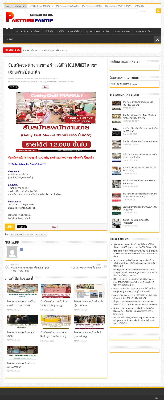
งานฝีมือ (61, 31)
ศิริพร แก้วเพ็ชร (120, 279)
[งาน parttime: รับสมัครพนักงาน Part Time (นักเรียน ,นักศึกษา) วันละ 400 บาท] (116, 118)
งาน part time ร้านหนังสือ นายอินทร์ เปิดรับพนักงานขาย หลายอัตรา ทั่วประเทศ (135, 263)
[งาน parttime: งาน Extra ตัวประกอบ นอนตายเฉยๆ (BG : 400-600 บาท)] (116, 105)
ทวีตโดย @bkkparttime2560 (124, 84)
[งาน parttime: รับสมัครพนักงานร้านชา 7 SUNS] (22, 322)
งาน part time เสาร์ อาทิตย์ (97, 31)
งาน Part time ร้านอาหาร (41, 6)
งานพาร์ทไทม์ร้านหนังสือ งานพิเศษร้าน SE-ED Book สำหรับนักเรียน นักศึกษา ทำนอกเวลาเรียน (135, 254)
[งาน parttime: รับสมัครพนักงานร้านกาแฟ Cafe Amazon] (22, 353)
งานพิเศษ (35, 31)
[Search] (158, 10)
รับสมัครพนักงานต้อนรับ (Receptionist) (140, 141)
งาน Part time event (122, 31)
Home (9, 32)
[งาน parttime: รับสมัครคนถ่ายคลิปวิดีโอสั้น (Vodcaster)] (116, 223)
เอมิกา (116, 288)
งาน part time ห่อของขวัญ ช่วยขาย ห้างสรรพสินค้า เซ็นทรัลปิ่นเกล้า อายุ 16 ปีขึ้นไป (134, 320)
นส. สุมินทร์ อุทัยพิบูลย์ (123, 317)
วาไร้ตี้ (9, 40)
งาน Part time (22, 31)
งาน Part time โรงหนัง (92, 6)
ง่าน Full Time (16, 234)
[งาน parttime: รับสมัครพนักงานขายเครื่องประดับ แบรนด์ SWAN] (22, 291)
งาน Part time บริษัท (143, 31)
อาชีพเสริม (139, 6)
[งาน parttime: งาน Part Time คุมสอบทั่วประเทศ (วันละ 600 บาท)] (116, 171)
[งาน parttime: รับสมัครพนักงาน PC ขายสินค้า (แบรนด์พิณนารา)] (56, 322)
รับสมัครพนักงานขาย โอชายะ (86, 266)
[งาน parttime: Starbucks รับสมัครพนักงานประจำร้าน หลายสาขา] (116, 210)
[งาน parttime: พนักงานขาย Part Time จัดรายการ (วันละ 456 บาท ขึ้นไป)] (116, 157)
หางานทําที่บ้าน (75, 31)
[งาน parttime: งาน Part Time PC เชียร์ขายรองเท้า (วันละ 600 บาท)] (116, 131)
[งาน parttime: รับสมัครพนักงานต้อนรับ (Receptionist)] (116, 144)
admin (20, 79)
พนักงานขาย (52, 79)
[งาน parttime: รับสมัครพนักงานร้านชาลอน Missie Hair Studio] (116, 184)
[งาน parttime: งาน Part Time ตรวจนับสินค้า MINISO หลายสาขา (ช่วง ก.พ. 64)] (116, 197)
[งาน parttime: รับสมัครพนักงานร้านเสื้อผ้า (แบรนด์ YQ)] (89, 322)
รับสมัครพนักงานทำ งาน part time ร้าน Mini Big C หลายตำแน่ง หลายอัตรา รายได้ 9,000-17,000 (135, 272)
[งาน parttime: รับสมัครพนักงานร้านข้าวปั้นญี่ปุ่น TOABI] (89, 291)
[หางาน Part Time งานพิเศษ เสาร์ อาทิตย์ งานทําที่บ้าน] (30, 19)
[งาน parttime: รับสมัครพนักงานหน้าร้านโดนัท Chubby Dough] (56, 291)
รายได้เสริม (48, 31)
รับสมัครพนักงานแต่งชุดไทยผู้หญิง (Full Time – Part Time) (30, 268)
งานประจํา (43, 79)
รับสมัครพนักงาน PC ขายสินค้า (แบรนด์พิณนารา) (45, 50)
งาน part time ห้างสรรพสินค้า (118, 6)
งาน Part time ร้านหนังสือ (67, 6)
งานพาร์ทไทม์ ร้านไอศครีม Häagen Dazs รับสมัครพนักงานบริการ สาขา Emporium (133, 311)
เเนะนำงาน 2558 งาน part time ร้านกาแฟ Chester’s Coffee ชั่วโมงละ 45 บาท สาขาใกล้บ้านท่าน (133, 282)
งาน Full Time (32, 79)
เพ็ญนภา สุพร (119, 301)
